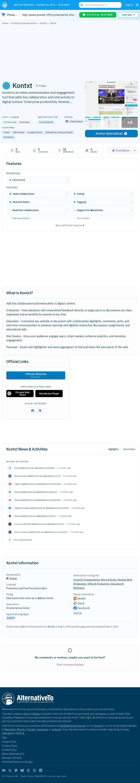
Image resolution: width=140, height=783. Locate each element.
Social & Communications (86, 579)
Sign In (129, 4)
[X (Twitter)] (10, 770)
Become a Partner (12, 757)
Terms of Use (9, 741)
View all (77, 613)
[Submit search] (82, 5)
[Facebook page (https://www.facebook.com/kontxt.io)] (33, 411)
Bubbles (51, 468)
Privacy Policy (9, 745)
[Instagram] (34, 770)
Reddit (81, 598)
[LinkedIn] (40, 770)
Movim (52, 516)
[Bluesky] (22, 770)
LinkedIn (56, 729)
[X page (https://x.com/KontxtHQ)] (40, 411)
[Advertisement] (70, 52)
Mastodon (10, 729)
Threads (31, 729)
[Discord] (3, 770)
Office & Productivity (98, 583)
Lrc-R (57, 476)
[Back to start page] (5, 5)
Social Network (46, 122)
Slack (81, 603)
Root (62, 524)
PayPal (20, 733)
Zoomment (63, 508)
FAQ (4, 737)
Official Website (35, 375)
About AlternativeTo (13, 753)
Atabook (53, 492)
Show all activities (23, 539)
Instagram (42, 729)
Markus (36, 713)
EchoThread (55, 484)
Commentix (62, 532)
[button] (41, 85)
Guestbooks (55, 500)
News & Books (109, 579)
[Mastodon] (16, 770)
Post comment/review (70, 664)
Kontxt (28, 468)
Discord (98, 725)
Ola (25, 713)
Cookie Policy (9, 749)
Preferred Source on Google (17, 761)
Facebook (84, 608)
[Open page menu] (137, 4)
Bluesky (21, 729)
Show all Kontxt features (70, 225)
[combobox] (100, 5)
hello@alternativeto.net (72, 725)
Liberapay (7, 733)
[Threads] (28, 770)
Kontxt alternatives (109, 133)
